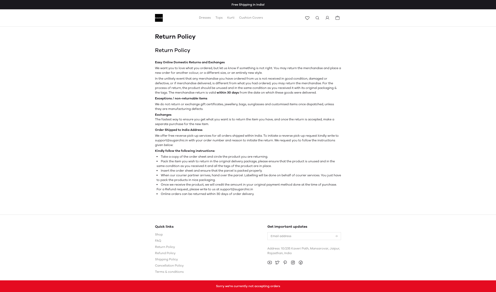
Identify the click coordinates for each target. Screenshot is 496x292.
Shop (159, 234)
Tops (219, 17)
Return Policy (165, 247)
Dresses (205, 17)
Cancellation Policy (169, 265)
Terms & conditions (169, 272)
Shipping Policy (166, 259)
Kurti (230, 17)
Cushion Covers (251, 17)
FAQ (158, 240)
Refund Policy (165, 253)
